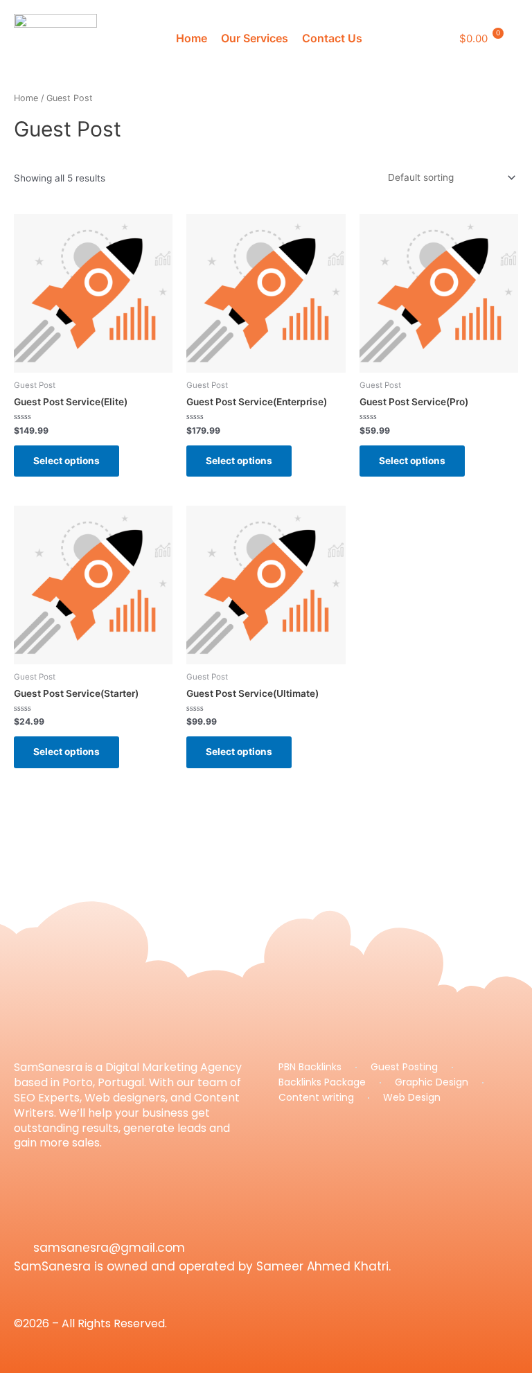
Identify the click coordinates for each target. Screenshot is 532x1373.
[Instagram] (21, 1220)
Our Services (254, 38)
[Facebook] (48, 1220)
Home (191, 38)
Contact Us (332, 38)
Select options (66, 460)
